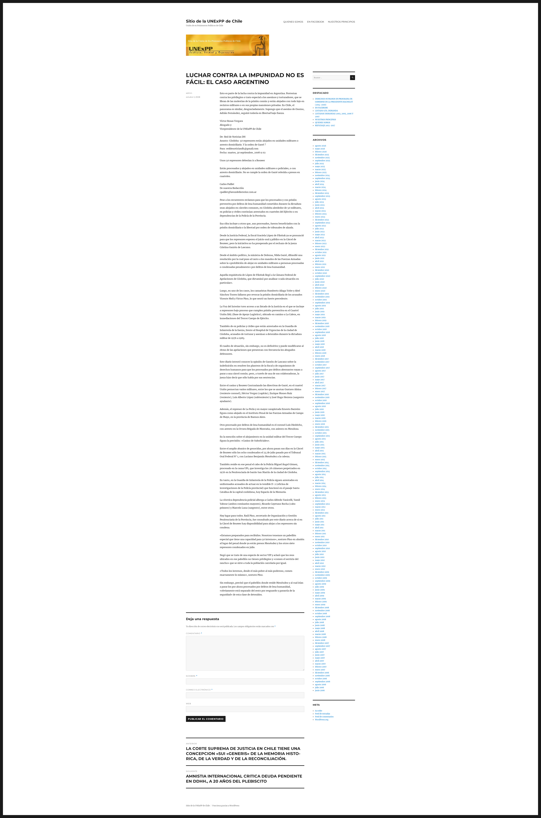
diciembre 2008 (322, 607)
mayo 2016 (320, 415)
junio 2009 (320, 590)
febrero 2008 (321, 637)
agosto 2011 (320, 516)
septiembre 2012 (322, 504)
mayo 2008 (320, 628)
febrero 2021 (320, 264)
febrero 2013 (320, 498)
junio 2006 (320, 690)
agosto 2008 (320, 619)
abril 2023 (319, 208)
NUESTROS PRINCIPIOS (341, 21)
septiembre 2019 (322, 303)
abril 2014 (319, 480)
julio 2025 (319, 163)
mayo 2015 (320, 448)
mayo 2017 (320, 379)
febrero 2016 (320, 421)
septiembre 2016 (322, 403)
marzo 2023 (320, 211)
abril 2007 (319, 661)
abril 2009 (319, 596)
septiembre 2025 (322, 160)
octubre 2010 (321, 545)
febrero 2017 (320, 388)
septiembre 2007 (322, 646)
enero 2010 (320, 569)
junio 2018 (319, 341)
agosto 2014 (320, 474)
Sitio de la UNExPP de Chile (214, 21)
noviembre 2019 (322, 297)
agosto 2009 (320, 584)
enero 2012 (320, 510)
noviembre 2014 (322, 465)
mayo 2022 (320, 234)
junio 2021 (319, 258)
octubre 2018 (321, 329)
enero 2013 (320, 501)
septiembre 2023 (322, 196)
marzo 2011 (320, 530)
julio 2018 (319, 338)
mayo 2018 (320, 344)
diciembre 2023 (322, 193)
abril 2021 (319, 261)
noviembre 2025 (322, 157)
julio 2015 (319, 442)
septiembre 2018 (322, 332)
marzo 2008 (320, 634)
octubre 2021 (321, 252)
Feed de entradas (322, 714)
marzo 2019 (320, 317)
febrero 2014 (320, 486)
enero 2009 (320, 604)
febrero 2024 (321, 190)
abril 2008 (319, 631)
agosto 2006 (320, 684)
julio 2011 (319, 519)
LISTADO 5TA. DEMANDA (326, 111)
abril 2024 (319, 184)
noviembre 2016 (322, 397)
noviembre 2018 (322, 326)
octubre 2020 (321, 273)
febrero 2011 (320, 533)
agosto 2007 (320, 649)
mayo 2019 (320, 314)
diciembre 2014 (322, 462)
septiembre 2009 (322, 581)
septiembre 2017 (322, 368)
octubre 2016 (321, 400)
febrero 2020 (321, 288)
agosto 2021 (320, 255)
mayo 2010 (320, 560)
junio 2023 (319, 205)
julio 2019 (319, 308)
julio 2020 (319, 279)
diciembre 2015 (322, 427)
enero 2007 (320, 670)
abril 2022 (319, 237)
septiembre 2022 (322, 223)
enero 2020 (320, 291)
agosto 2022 (320, 226)
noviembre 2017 (322, 362)
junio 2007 (320, 655)
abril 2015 (319, 451)
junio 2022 (320, 231)
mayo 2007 (320, 658)
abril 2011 (319, 527)
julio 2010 (319, 554)
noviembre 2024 (322, 175)
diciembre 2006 (322, 673)
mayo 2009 (320, 593)
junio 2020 (320, 282)
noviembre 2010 (322, 542)
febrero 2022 (321, 243)
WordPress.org (321, 719)
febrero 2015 (320, 456)
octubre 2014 (321, 468)
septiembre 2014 (322, 471)
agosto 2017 (320, 371)
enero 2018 (320, 356)
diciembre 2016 (322, 394)
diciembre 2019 (322, 294)
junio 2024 (320, 181)
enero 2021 (320, 267)
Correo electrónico (199, 690)
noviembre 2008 (322, 610)
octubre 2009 (321, 578)
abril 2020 (319, 285)
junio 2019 (319, 311)
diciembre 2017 (322, 359)
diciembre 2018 (322, 323)
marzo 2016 (320, 418)
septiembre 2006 (322, 681)
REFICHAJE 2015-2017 (325, 125)
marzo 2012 (320, 507)
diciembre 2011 (321, 513)
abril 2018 (319, 347)
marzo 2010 (320, 566)
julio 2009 (319, 587)
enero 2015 (320, 459)
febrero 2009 (321, 601)
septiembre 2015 (322, 436)
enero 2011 (320, 536)
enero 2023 (320, 217)
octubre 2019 (321, 300)
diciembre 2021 (322, 249)
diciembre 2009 (322, 572)
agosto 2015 (320, 439)
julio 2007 (319, 652)
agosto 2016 (320, 406)
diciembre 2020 (322, 270)
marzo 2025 (320, 169)
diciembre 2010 (322, 539)
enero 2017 (320, 391)
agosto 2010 (320, 551)
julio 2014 (319, 477)
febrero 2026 (321, 152)
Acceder (318, 711)
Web (188, 703)
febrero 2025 (321, 172)
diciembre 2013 (322, 492)
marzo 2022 (320, 240)
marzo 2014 (320, 483)
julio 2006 (319, 687)
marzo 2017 (320, 385)
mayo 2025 (320, 166)
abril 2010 (319, 563)
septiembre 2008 (322, 616)
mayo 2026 (320, 149)
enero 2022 (320, 246)
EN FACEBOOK (315, 21)
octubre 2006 (321, 678)
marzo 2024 (320, 187)
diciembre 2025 (322, 155)
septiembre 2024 (322, 178)
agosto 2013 (320, 495)
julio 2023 (319, 202)
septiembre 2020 (322, 276)
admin (189, 93)
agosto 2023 (320, 199)
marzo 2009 (320, 599)
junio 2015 (319, 445)
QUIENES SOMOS (293, 21)
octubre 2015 (321, 433)
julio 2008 (319, 622)
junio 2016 (319, 412)
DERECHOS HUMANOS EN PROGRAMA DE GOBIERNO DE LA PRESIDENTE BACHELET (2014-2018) (334, 102)
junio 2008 (320, 625)
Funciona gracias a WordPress (225, 805)
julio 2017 (319, 374)
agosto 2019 (320, 305)
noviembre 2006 (322, 676)
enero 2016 (320, 424)
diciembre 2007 (322, 643)
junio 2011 (319, 522)
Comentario (194, 633)
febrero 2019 (320, 320)
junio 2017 (319, 377)
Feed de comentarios (324, 717)
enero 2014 (320, 489)
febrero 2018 (320, 353)
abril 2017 (319, 382)
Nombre (191, 676)
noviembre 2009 (322, 575)
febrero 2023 (320, 214)
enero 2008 (320, 640)
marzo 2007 (320, 664)
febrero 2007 (321, 667)
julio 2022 (319, 229)
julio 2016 (319, 409)
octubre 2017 (321, 365)
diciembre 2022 (322, 220)
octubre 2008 (321, 613)
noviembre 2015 (322, 430)
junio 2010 (319, 557)
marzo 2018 (320, 350)
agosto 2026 (320, 146)
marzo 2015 (320, 453)
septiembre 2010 (322, 548)
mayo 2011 (319, 525)
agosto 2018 (320, 335)
